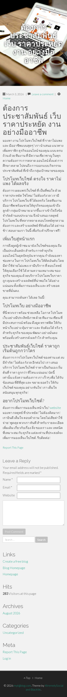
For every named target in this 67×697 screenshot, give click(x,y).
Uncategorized (13, 633)
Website (9, 495)
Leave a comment (43, 94)
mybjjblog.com (22, 685)
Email (7, 487)
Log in (7, 658)
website (55, 408)
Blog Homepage (14, 568)
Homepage (10, 574)
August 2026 (11, 613)
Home (7, 98)
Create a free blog (15, 561)
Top (27, 677)
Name (8, 479)
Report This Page (13, 447)
